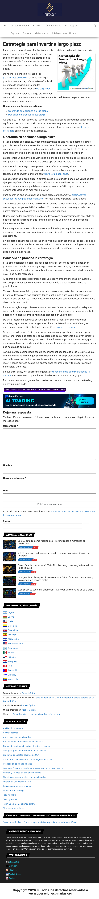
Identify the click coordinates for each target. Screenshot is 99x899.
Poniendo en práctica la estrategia (27, 114)
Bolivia (10, 617)
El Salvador (13, 639)
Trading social (10, 799)
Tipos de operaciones (13, 808)
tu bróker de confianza (55, 174)
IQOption (12, 870)
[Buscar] (86, 527)
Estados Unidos (15, 643)
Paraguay (12, 661)
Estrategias (71, 25)
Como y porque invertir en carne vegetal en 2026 (27, 759)
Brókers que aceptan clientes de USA (21, 755)
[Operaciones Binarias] (5, 25)
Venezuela (12, 679)
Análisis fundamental (13, 728)
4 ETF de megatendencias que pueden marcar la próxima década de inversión (53, 554)
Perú (9, 665)
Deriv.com (13, 866)
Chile (10, 621)
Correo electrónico (14, 478)
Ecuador (11, 634)
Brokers (37, 25)
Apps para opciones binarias (17, 737)
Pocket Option (29, 693)
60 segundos (43, 88)
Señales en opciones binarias (17, 786)
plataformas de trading (15, 77)
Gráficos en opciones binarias (17, 763)
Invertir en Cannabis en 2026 (17, 781)
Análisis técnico (10, 732)
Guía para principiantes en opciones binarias (24, 750)
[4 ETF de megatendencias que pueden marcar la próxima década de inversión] (9, 556)
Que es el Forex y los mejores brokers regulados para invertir (33, 768)
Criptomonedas (19, 25)
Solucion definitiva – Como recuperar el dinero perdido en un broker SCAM (40, 822)
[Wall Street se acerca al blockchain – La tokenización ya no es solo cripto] (9, 593)
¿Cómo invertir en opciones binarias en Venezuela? (36, 714)
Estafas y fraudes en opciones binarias (22, 772)
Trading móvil (9, 795)
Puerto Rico (13, 670)
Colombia (12, 626)
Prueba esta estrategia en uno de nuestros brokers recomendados (35, 390)
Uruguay (11, 674)
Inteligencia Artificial (63, 33)
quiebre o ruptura (65, 327)
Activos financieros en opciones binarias (23, 741)
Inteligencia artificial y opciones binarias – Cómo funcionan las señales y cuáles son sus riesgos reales (55, 578)
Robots (27, 33)
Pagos (14, 33)
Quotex (11, 878)
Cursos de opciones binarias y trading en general (27, 746)
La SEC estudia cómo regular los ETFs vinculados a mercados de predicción (51, 542)
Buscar (6, 521)
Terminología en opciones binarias (19, 804)
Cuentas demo (53, 25)
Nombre (8, 465)
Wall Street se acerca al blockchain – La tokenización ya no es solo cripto (56, 589)
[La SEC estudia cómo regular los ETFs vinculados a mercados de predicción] (9, 544)
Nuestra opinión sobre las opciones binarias (24, 777)
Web (5, 490)
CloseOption (14, 862)
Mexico (11, 652)
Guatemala (12, 648)
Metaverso (41, 33)
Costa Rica (12, 630)
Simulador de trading (13, 790)
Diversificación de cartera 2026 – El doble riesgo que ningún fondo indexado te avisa (55, 566)
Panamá (11, 657)
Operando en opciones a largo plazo (28, 111)
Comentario (10, 426)
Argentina (12, 612)
